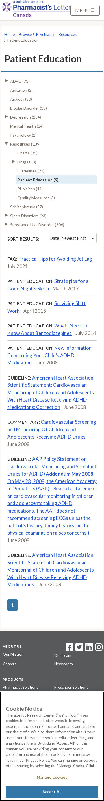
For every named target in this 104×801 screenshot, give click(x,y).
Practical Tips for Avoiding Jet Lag (55, 259)
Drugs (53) (26, 161)
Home (9, 34)
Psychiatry (45, 34)
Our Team (62, 655)
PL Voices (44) (30, 188)
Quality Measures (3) (36, 197)
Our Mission (13, 654)
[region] (52, 746)
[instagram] (99, 649)
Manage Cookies (52, 777)
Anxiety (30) (21, 99)
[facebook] (69, 649)
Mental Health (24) (27, 126)
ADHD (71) (19, 81)
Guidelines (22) (30, 170)
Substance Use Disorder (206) (37, 224)
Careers (9, 664)
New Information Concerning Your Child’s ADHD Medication (49, 355)
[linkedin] (89, 649)
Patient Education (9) (38, 179)
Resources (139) (25, 143)
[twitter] (78, 649)
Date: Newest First (67, 238)
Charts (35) (27, 152)
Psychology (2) (23, 134)
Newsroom (63, 664)
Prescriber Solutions (71, 687)
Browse (25, 34)
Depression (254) (25, 117)
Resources (67, 34)
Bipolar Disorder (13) (28, 108)
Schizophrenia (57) (26, 206)
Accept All (52, 791)
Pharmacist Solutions (20, 687)
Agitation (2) (21, 90)
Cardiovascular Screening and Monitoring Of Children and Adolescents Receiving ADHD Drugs (51, 429)
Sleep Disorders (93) (28, 215)
